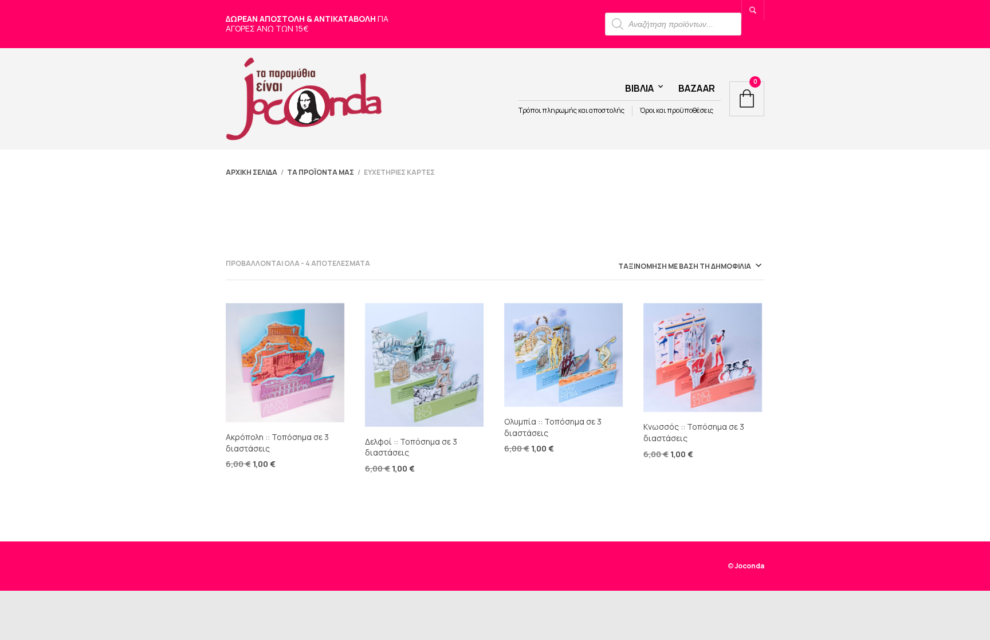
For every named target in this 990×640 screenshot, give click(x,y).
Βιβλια (639, 88)
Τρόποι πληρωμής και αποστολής (571, 110)
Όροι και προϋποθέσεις (676, 110)
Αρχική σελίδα (251, 172)
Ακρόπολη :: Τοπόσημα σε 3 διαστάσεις (277, 442)
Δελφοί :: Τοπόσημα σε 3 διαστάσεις (411, 447)
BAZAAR (696, 88)
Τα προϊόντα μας (320, 172)
